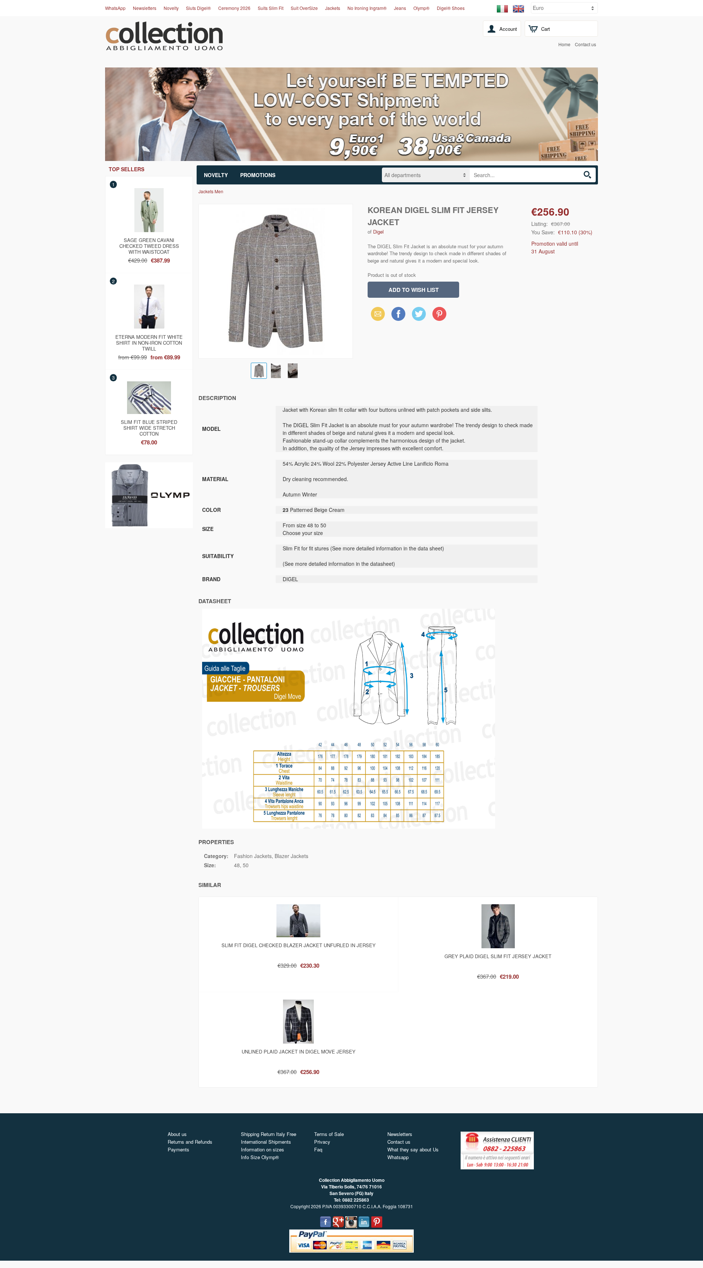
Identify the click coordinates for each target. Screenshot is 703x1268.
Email (376, 313)
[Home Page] (164, 46)
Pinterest (439, 313)
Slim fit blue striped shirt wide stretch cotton (149, 426)
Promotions (257, 175)
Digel (378, 231)
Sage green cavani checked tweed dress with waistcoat (149, 245)
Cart (545, 28)
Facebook (398, 313)
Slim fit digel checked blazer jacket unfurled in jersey (299, 945)
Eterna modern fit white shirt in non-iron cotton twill (149, 341)
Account (508, 28)
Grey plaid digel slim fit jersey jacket (498, 956)
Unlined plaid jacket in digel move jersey (299, 1051)
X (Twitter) (419, 316)
